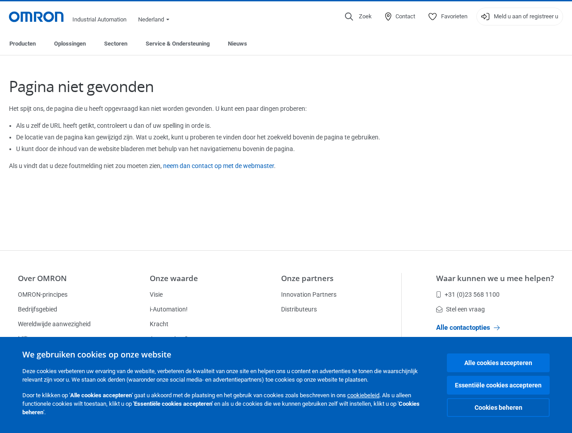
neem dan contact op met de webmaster (218, 165)
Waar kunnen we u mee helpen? (495, 278)
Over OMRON (42, 278)
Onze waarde (174, 278)
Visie (156, 294)
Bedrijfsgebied (37, 309)
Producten (22, 43)
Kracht (159, 324)
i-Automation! (169, 309)
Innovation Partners (308, 294)
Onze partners (307, 278)
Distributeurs (299, 309)
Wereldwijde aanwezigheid (54, 324)
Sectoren (115, 43)
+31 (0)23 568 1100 (472, 294)
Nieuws (237, 43)
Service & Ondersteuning (178, 43)
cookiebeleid (363, 395)
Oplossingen (70, 43)
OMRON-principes (42, 294)
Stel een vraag (465, 309)
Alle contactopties (463, 328)
